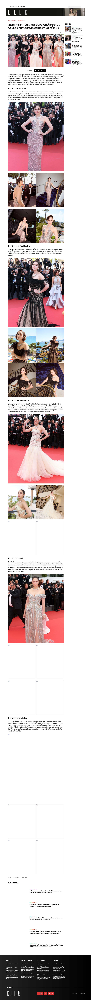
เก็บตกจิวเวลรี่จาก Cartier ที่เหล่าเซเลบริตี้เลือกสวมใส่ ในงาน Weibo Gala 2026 (27, 967)
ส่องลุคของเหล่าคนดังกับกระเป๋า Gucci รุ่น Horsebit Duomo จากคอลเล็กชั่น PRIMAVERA (45, 905)
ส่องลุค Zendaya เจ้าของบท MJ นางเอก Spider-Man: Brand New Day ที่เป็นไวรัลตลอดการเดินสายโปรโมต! (45, 932)
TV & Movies (74, 59)
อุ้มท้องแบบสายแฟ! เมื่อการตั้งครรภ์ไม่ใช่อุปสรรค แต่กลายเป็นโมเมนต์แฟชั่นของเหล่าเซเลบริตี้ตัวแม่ (46, 892)
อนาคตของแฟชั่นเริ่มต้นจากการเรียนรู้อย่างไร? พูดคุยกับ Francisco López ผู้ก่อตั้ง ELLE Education (59, 967)
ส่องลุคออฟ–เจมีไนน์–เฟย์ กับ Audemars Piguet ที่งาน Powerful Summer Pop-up (43, 978)
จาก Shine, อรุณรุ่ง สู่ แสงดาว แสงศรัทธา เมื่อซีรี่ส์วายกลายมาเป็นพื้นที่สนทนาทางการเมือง (43, 974)
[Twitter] (45, 993)
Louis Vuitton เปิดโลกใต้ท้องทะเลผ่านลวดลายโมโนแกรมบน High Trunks (12, 975)
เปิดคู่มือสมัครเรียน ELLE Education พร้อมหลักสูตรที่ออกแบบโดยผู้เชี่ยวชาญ (59, 974)
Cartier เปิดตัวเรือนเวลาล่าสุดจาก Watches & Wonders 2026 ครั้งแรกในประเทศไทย (27, 974)
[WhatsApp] (44, 70)
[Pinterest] (41, 70)
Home (9, 20)
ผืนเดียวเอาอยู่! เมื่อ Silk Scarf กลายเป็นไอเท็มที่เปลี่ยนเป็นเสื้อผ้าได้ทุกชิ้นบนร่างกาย (77, 55)
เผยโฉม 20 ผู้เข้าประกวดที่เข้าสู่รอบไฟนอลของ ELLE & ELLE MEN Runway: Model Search (59, 964)
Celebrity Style (21, 20)
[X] (38, 70)
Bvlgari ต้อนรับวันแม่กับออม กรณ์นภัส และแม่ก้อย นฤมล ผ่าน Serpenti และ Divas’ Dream (46, 919)
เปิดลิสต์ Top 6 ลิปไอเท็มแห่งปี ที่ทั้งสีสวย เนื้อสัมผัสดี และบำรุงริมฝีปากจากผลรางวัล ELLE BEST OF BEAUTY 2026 (59, 977)
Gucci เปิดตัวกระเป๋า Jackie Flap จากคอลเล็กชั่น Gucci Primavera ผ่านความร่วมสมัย (77, 39)
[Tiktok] (52, 993)
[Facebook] (35, 70)
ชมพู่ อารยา (24, 877)
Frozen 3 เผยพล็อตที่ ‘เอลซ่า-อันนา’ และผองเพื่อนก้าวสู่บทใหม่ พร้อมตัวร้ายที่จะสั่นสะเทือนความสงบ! (77, 64)
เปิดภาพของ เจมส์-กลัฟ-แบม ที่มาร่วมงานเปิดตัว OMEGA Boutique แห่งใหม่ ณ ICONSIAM (27, 970)
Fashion (14, 20)
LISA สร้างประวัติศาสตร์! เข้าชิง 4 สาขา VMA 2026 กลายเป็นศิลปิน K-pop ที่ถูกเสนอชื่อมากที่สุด (77, 47)
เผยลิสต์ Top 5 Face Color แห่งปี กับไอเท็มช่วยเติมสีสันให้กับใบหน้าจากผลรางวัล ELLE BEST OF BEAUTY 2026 (59, 971)
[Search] (79, 7)
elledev (9, 32)
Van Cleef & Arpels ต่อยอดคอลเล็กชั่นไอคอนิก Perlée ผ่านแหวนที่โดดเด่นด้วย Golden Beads (27, 964)
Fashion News (74, 36)
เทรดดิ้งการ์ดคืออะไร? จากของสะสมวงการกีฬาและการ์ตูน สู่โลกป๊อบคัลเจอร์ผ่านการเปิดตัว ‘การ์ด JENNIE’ (77, 31)
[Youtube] (49, 993)
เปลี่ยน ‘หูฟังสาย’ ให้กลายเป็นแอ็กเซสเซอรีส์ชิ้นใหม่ (12, 978)
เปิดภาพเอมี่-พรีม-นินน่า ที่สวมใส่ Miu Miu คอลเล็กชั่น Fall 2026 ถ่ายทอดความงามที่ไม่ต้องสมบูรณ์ (46, 946)
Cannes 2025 (16, 877)
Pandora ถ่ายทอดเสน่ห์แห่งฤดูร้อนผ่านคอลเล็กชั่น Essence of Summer (27, 977)
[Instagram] (41, 993)
